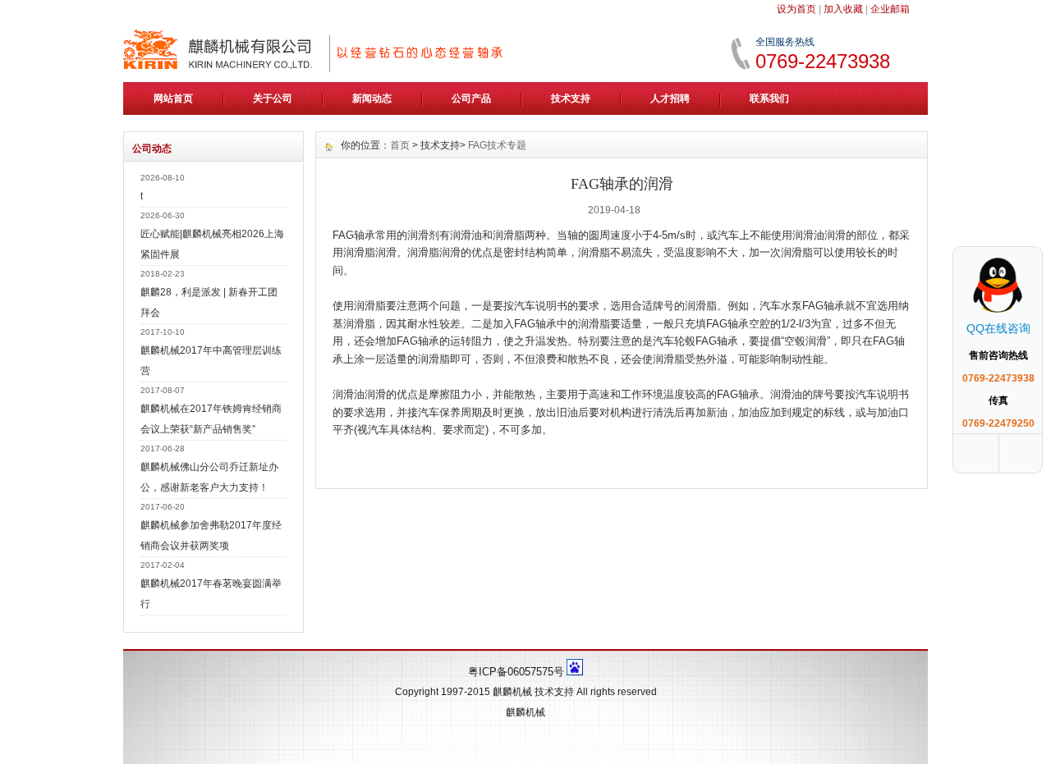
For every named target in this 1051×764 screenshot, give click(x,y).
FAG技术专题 (497, 145)
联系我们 (769, 98)
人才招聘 (670, 98)
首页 (400, 145)
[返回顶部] (1022, 453)
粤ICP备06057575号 (516, 672)
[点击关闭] (1025, 246)
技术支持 (570, 98)
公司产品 (471, 98)
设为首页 (796, 9)
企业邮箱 (890, 9)
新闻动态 (372, 98)
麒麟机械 (512, 692)
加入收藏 (843, 9)
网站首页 (173, 98)
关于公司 (272, 98)
